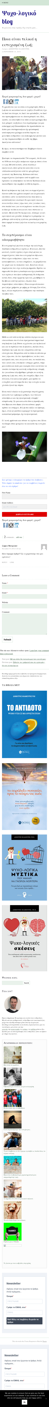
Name (5, 583)
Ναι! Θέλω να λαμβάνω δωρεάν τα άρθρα (23, 1320)
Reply (4, 562)
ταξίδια (33, 1029)
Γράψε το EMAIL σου (16, 1307)
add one (19, 537)
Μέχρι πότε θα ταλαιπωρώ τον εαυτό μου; (28, 659)
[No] (46, 1398)
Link (12, 562)
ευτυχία (4, 1029)
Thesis (44, 1341)
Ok (24, 1402)
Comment (5, 612)
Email (5, 592)
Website (5, 602)
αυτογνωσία (15, 1029)
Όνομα (10, 1296)
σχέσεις (25, 1029)
